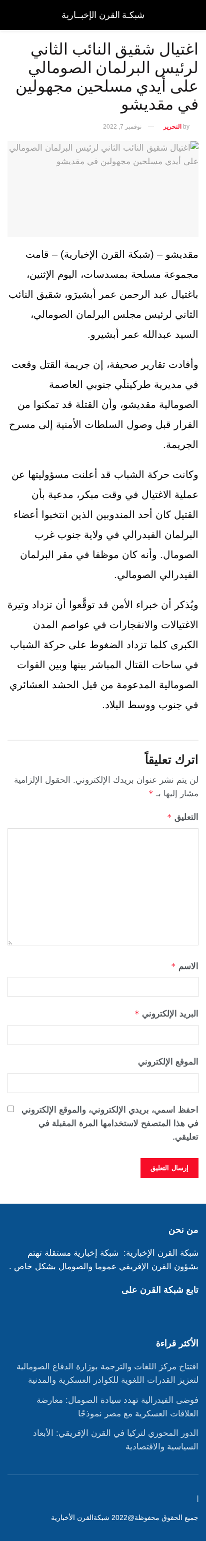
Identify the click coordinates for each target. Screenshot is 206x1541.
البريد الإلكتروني (166, 1013)
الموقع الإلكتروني (168, 1062)
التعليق (182, 817)
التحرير (173, 126)
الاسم (184, 966)
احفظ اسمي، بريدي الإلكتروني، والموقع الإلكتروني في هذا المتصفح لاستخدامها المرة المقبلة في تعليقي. (110, 1123)
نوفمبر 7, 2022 (122, 126)
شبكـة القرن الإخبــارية (103, 15)
